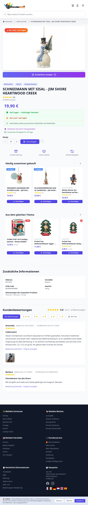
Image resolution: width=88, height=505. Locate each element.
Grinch (5, 428)
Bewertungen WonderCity (13, 488)
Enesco (47, 282)
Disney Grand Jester (53, 428)
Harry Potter (7, 419)
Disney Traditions (52, 419)
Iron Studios (7, 455)
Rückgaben (50, 458)
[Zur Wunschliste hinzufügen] (42, 141)
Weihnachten (8, 84)
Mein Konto (50, 445)
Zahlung (6, 478)
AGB (4, 475)
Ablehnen (69, 501)
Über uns (6, 484)
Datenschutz (7, 481)
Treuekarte (7, 472)
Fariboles (6, 448)
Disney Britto (51, 422)
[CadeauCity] (47, 488)
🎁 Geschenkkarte (53, 442)
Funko (5, 452)
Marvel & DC (7, 422)
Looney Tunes (8, 432)
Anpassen (59, 501)
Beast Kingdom (8, 445)
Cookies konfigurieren (54, 461)
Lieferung (49, 455)
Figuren (18, 84)
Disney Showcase (52, 425)
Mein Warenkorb (52, 448)
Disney (5, 416)
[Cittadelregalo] (51, 488)
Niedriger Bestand (30, 84)
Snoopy (5, 425)
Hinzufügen (19, 201)
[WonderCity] (54, 488)
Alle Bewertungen (11, 316)
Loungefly (49, 416)
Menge (5, 137)
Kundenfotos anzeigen (45, 75)
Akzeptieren (80, 501)
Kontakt (49, 452)
